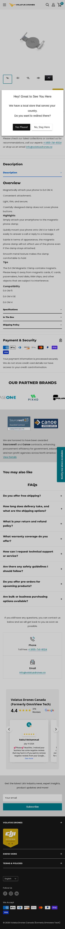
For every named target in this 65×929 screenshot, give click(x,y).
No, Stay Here (42, 127)
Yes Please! (21, 127)
